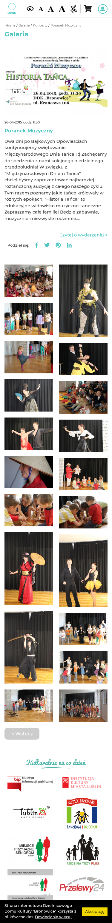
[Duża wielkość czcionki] (61, 9)
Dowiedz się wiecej (53, 917)
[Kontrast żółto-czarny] (30, 8)
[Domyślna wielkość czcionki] (40, 9)
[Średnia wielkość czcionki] (51, 9)
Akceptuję (95, 911)
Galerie (25, 25)
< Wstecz (22, 734)
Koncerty (40, 25)
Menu (11, 13)
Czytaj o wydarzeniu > (83, 235)
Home (10, 25)
